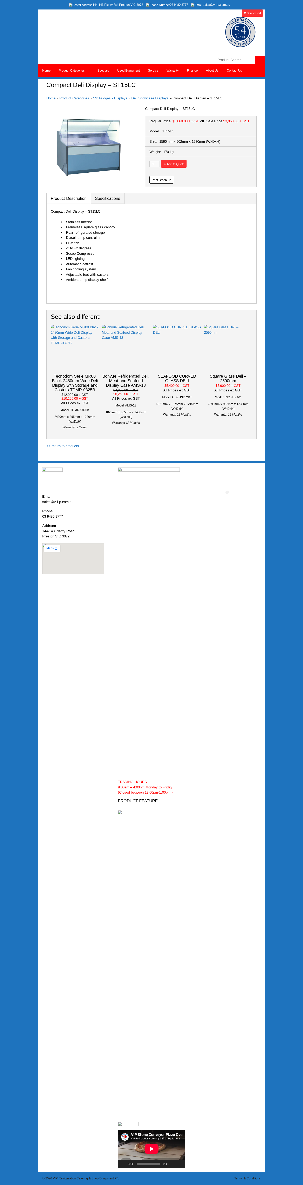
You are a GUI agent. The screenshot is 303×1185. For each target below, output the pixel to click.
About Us (212, 70)
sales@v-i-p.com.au (57, 502)
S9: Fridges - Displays (110, 98)
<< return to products (62, 446)
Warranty (173, 70)
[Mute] (173, 1164)
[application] (151, 1149)
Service (153, 70)
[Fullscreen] (180, 1164)
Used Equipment (128, 70)
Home (46, 70)
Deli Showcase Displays (150, 98)
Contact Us (234, 70)
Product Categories (74, 98)
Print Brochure (161, 180)
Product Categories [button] (72, 70)
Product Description (69, 198)
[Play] (123, 1164)
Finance (192, 70)
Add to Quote (175, 164)
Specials (103, 70)
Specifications (107, 198)
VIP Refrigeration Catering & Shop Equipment (127, 20)
